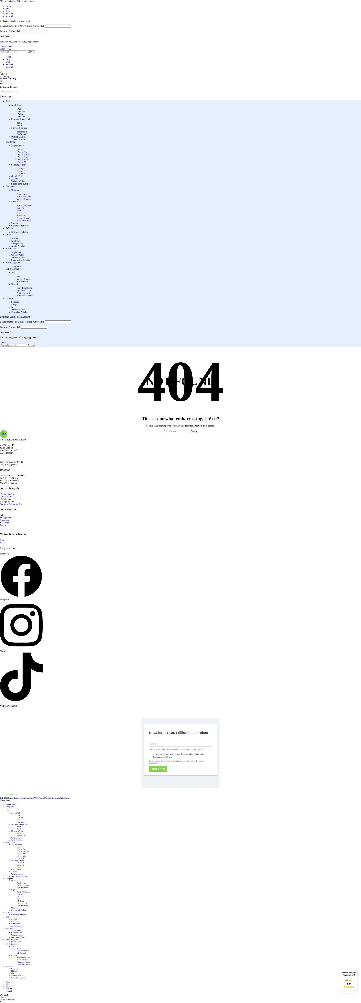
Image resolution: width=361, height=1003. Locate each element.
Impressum (29, 798)
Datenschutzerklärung (12, 794)
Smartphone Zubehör (20, 184)
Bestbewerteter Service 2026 (349, 974)
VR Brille (4, 522)
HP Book (21, 215)
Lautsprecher (17, 243)
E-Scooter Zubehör (19, 232)
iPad (19, 109)
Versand (48, 798)
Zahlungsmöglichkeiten (61, 798)
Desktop (15, 190)
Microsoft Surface (19, 128)
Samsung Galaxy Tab (20, 119)
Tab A (19, 125)
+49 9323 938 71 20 (9, 91)
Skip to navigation (8, 1)
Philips (14, 304)
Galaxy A (21, 168)
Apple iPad (16, 105)
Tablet (2, 515)
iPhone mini (22, 159)
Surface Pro (22, 132)
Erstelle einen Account (20, 21)
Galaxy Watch (17, 255)
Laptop (14, 201)
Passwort (10, 31)
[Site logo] (5, 49)
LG (12, 307)
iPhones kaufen (7, 494)
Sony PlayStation (24, 288)
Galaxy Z (21, 173)
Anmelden (5, 36)
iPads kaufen (5, 499)
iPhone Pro (22, 152)
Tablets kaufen (6, 496)
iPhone (20, 149)
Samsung (15, 302)
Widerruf (41, 798)
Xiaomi (14, 178)
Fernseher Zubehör (19, 312)
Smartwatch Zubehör (20, 260)
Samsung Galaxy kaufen (11, 504)
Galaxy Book (23, 218)
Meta (19, 276)
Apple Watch (17, 252)
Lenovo (20, 208)
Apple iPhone (17, 145)
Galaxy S (21, 171)
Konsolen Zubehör (25, 295)
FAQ (2, 542)
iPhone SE (21, 162)
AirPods (15, 238)
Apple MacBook (24, 205)
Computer (4, 520)
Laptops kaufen (7, 501)
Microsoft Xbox (24, 290)
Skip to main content (26, 1)
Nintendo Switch (24, 293)
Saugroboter (16, 266)
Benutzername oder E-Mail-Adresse (22, 26)
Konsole (15, 284)
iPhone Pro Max (24, 154)
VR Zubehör (22, 281)
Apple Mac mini (24, 196)
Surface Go (22, 134)
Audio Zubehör (18, 246)
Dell (19, 210)
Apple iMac (22, 194)
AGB (36, 798)
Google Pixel (17, 176)
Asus (19, 213)
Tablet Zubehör (18, 139)
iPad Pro (21, 111)
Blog (2, 540)
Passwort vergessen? (9, 41)
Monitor (14, 223)
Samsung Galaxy (19, 165)
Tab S (19, 123)
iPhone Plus (22, 157)
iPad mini (21, 116)
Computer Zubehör (19, 225)
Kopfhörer (16, 241)
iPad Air (20, 114)
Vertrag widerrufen (8, 706)
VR (13, 272)
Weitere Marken (18, 137)
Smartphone (5, 517)
